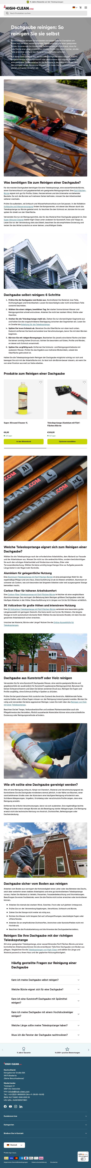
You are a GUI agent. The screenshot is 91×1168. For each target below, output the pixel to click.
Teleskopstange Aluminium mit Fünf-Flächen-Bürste (63, 424)
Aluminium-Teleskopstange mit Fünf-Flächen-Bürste (30, 577)
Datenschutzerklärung (39, 1162)
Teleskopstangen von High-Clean (42, 950)
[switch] (83, 1159)
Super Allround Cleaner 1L (16, 423)
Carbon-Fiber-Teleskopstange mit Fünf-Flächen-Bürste (31, 594)
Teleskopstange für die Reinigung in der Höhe (44, 62)
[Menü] (87, 1153)
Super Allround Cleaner (14, 220)
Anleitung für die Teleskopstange (35, 324)
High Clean (12, 1153)
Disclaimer (54, 1162)
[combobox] (45, 13)
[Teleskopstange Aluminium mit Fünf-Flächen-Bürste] (67, 399)
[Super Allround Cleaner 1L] (24, 399)
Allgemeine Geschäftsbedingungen (16, 1162)
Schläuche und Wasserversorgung (18, 206)
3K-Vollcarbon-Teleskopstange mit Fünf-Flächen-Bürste (31, 609)
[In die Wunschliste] (41, 382)
